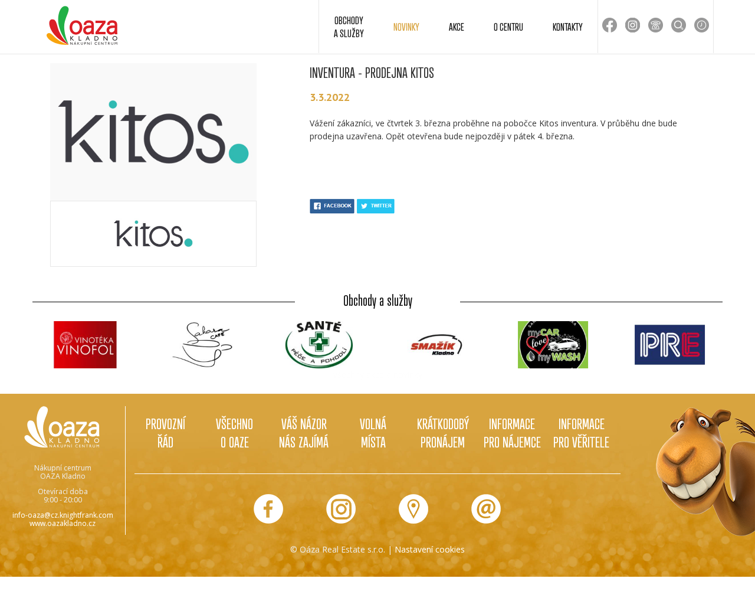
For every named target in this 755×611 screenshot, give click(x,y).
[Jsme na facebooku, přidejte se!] (268, 509)
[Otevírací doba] (701, 25)
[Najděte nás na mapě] (413, 509)
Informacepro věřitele (581, 432)
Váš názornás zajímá (304, 432)
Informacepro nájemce (512, 432)
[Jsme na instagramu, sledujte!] (341, 509)
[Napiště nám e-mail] (486, 509)
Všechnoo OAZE (234, 432)
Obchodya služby (349, 27)
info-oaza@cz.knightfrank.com (62, 515)
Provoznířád (165, 432)
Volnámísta (373, 432)
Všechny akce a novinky (377, 374)
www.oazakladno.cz (62, 523)
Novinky (406, 26)
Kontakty (568, 26)
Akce (456, 26)
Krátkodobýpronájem (443, 432)
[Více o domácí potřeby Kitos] (153, 233)
